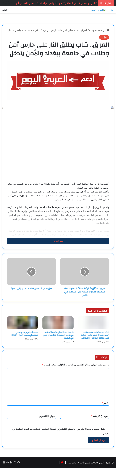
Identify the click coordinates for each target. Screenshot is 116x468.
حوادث (92, 30)
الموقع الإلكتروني (47, 415)
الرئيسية (102, 30)
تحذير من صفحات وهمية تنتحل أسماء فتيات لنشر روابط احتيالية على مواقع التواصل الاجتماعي (95, 335)
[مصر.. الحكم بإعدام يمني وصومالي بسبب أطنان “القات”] (22, 322)
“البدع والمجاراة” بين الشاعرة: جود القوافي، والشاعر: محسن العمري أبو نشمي (52, 3)
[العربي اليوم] (98, 9)
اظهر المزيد (58, 241)
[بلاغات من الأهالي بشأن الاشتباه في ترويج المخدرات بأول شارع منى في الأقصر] (57, 322)
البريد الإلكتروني (100, 415)
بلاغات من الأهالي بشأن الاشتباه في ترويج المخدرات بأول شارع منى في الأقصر (58, 335)
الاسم (105, 403)
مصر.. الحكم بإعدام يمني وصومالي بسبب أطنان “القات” (24, 333)
